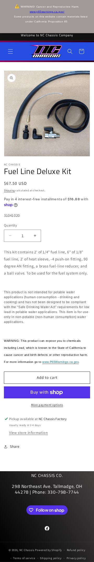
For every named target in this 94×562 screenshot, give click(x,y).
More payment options (47, 405)
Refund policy (76, 550)
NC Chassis (26, 550)
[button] (10, 51)
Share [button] (15, 446)
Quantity (10, 225)
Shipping (9, 190)
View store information (28, 432)
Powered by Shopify (48, 550)
